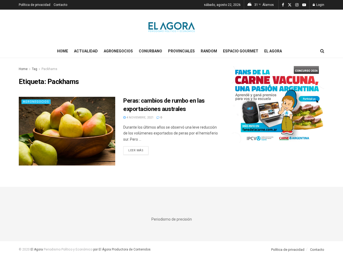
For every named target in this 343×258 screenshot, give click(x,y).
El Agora (273, 51)
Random (209, 51)
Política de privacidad (34, 5)
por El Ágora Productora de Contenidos (121, 249)
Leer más (138, 150)
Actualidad (86, 51)
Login (319, 5)
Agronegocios (118, 51)
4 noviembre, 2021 (140, 117)
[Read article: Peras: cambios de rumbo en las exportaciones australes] (67, 131)
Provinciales (181, 51)
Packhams (49, 69)
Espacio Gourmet (240, 51)
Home (62, 51)
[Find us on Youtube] (304, 5)
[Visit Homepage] (172, 27)
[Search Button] (322, 51)
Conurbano (150, 51)
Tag (34, 69)
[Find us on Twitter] (290, 5)
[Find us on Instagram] (297, 5)
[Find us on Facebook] (283, 5)
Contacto (60, 5)
